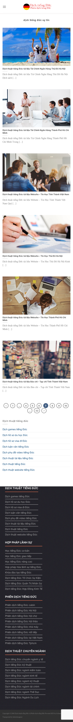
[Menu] (4, 7)
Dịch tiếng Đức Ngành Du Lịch (22, 697)
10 (66, 405)
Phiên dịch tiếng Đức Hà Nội (20, 610)
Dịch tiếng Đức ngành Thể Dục (22, 692)
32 (36, 410)
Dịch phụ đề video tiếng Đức (18, 452)
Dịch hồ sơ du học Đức (15, 435)
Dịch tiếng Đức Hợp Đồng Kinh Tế (23, 588)
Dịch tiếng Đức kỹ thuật (18, 664)
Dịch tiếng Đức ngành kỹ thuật (22, 681)
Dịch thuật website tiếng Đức (19, 469)
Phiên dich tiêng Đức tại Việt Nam (23, 637)
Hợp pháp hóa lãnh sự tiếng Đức (23, 567)
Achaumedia (60, 713)
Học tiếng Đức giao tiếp (18, 556)
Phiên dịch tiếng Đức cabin (20, 605)
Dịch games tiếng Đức (15, 429)
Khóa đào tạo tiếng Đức (18, 572)
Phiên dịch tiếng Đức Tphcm (20, 643)
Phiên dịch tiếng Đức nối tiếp (21, 632)
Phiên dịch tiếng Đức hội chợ (21, 615)
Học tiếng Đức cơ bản (17, 550)
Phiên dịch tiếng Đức (38, 713)
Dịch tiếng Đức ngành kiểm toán (23, 670)
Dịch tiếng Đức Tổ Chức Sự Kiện (23, 577)
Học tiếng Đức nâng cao (18, 561)
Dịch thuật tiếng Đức (14, 464)
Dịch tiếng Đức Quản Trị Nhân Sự (23, 583)
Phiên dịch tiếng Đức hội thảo (21, 621)
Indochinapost (17, 717)
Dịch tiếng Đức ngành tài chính (22, 686)
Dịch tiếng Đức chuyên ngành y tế (24, 659)
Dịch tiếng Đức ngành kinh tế (21, 675)
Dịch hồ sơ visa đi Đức (15, 440)
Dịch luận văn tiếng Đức (16, 446)
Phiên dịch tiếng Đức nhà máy (21, 626)
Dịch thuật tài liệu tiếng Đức (18, 458)
